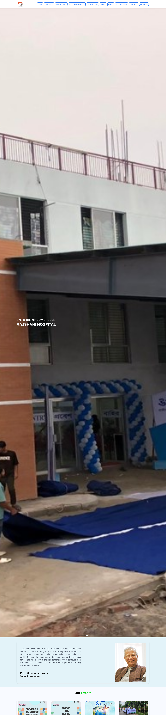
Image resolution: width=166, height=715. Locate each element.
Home (40, 4)
